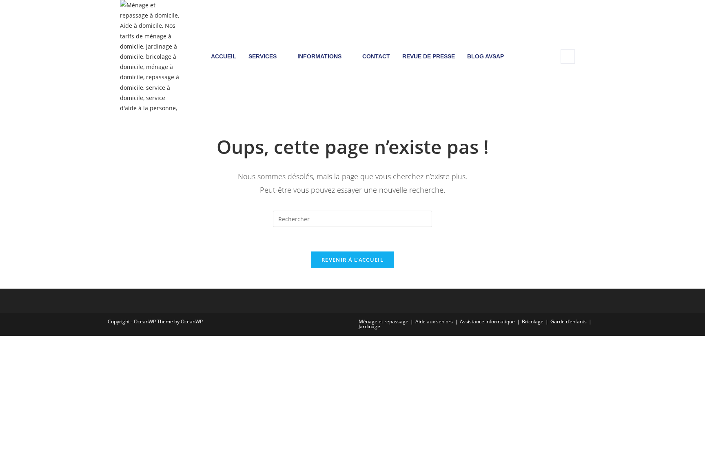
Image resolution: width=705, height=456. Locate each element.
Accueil (223, 56)
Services (262, 56)
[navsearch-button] (568, 56)
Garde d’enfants (568, 321)
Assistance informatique (487, 321)
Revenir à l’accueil (352, 259)
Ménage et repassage (383, 321)
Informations (319, 56)
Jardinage (369, 326)
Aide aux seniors (434, 321)
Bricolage (532, 321)
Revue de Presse (428, 56)
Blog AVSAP (485, 56)
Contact (376, 56)
